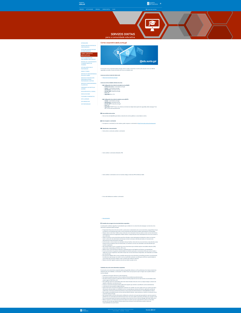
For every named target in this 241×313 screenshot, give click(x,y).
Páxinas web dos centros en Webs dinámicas (88, 46)
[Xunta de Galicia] (84, 310)
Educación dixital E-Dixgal (88, 91)
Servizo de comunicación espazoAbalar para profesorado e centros (87, 79)
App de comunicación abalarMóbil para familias (88, 58)
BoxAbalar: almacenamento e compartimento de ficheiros (88, 63)
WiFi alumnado (85, 99)
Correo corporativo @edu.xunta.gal (87, 54)
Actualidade (89, 9)
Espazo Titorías (85, 71)
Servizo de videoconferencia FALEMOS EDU (88, 84)
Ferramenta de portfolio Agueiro (88, 88)
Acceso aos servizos (152, 9)
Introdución (84, 43)
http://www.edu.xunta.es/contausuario (147, 123)
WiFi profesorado (86, 104)
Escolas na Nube (85, 94)
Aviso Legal (127, 310)
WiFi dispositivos (85, 101)
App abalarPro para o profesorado (87, 68)
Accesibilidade (122, 310)
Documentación (106, 218)
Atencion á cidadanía (116, 310)
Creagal (98, 9)
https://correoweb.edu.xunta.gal (110, 77)
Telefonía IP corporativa (88, 96)
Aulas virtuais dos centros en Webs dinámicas (88, 50)
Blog (114, 9)
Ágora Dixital (106, 9)
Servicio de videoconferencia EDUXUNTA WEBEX (89, 74)
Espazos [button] (82, 9)
